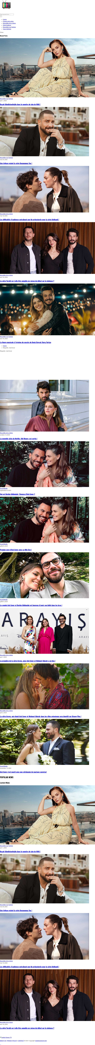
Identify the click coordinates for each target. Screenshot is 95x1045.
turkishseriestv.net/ (41, 1041)
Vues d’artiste (7, 29)
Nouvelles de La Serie (9, 23)
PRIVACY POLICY (12, 1041)
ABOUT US (3, 1041)
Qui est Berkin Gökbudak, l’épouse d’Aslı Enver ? (17, 494)
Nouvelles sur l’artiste (9, 27)
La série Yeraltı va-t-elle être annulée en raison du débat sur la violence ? (27, 281)
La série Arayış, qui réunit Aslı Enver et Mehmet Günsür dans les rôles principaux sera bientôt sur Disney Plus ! (40, 716)
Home (5, 19)
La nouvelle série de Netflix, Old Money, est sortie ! (18, 438)
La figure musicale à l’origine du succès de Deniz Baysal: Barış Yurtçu (25, 342)
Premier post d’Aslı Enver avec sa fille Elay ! (16, 549)
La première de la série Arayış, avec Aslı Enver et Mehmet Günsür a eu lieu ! (27, 660)
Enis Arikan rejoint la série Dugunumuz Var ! (16, 163)
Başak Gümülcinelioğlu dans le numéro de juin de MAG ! (20, 104)
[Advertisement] (44, 369)
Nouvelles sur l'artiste (6, 99)
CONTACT (21, 1041)
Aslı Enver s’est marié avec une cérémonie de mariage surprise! (23, 772)
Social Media (3, 488)
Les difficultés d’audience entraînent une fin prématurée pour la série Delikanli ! (29, 219)
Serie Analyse (7, 25)
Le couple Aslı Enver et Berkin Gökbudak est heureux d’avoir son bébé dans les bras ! (31, 605)
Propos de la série (8, 21)
